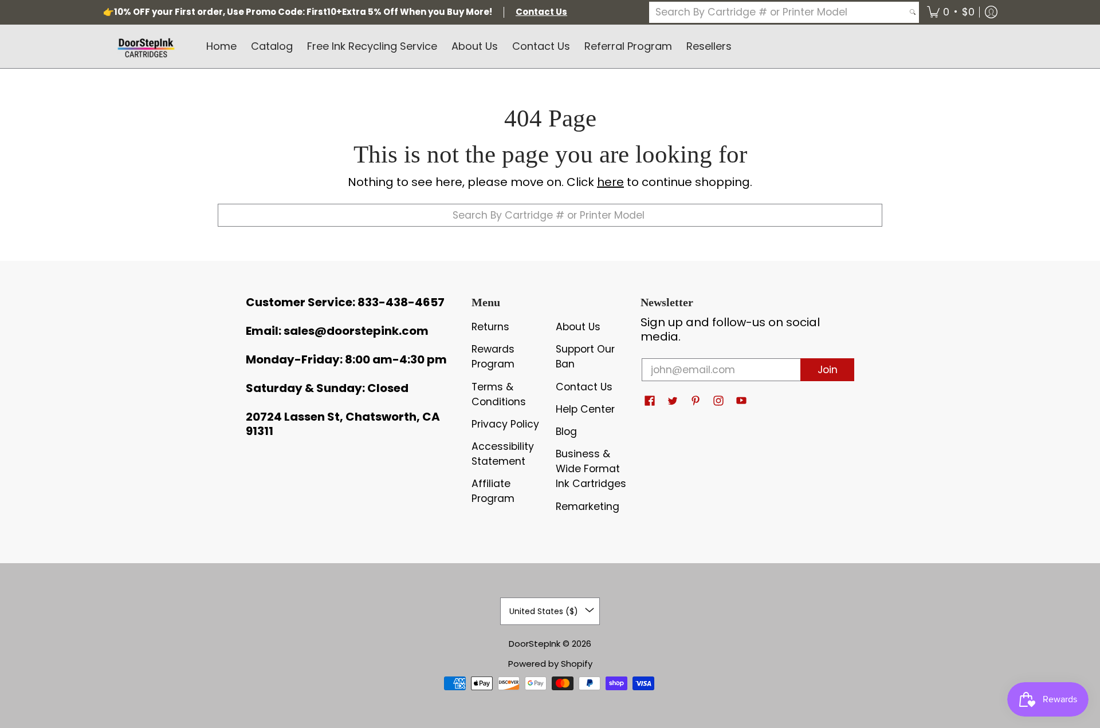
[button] (951, 12)
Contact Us (584, 387)
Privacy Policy (505, 424)
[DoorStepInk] (146, 46)
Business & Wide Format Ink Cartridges (591, 468)
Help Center (585, 409)
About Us (578, 327)
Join (828, 370)
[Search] (912, 12)
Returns (490, 327)
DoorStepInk (534, 644)
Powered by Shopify (550, 664)
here (610, 182)
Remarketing (587, 506)
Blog (566, 431)
